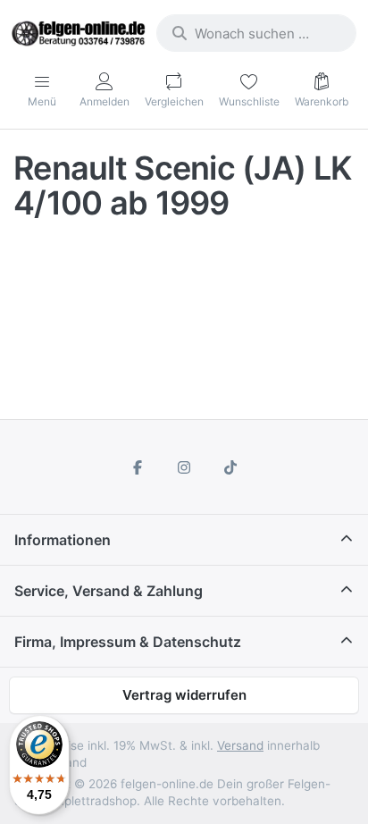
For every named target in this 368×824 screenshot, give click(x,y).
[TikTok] (230, 467)
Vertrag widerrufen (184, 694)
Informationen (62, 540)
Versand (240, 745)
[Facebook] (138, 467)
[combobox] (256, 33)
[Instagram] (184, 467)
